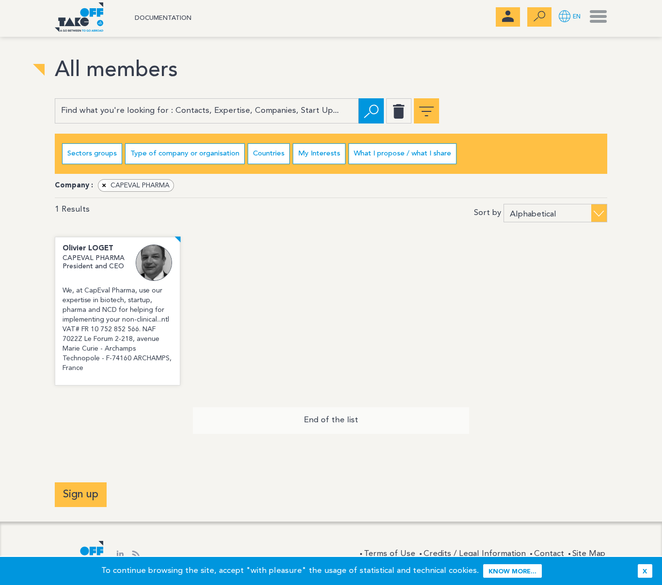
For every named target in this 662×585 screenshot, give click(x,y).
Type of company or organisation (184, 153)
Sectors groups (92, 153)
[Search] (371, 110)
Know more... (512, 572)
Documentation (163, 18)
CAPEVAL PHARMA (136, 185)
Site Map (588, 554)
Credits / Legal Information (475, 554)
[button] (570, 17)
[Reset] (398, 110)
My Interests (319, 153)
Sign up (80, 494)
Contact (549, 554)
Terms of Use (389, 554)
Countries (268, 153)
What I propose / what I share (402, 153)
